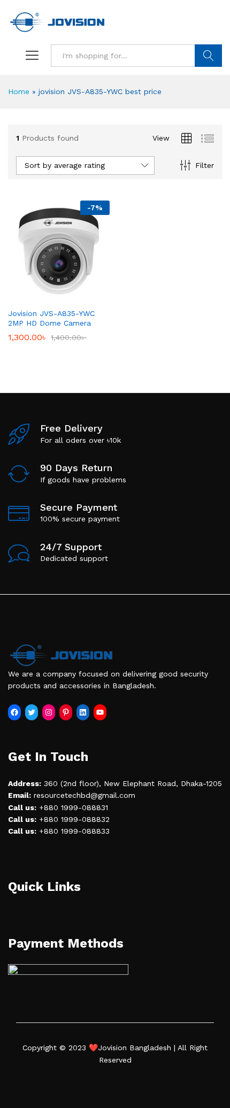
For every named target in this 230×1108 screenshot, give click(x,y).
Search (208, 55)
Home (18, 91)
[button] (46, 296)
